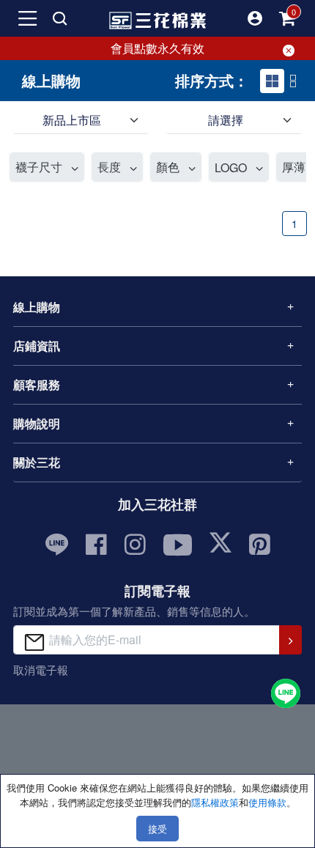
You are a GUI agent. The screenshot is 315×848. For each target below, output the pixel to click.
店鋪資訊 (36, 345)
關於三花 (36, 462)
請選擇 (225, 119)
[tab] (272, 81)
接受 (157, 829)
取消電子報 (40, 669)
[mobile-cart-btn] (287, 18)
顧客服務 (36, 384)
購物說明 (36, 423)
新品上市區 (71, 119)
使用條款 (267, 802)
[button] (255, 18)
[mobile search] (60, 18)
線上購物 (36, 306)
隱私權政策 (215, 802)
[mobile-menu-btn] (27, 18)
